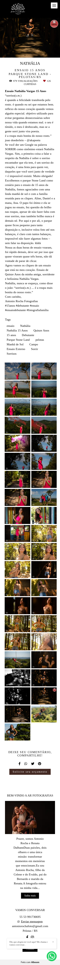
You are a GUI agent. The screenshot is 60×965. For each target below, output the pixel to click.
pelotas (40, 339)
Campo (33, 344)
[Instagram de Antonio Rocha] (32, 937)
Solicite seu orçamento (30, 771)
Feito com (30, 962)
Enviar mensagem (32, 921)
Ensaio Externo (16, 349)
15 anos (11, 335)
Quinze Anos (41, 330)
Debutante (28, 335)
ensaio (10, 325)
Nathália (25, 325)
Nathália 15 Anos (17, 330)
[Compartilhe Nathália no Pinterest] (40, 764)
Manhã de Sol (15, 344)
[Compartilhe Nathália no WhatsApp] (26, 764)
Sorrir (34, 349)
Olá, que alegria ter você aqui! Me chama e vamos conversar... (28, 943)
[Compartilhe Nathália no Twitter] (33, 764)
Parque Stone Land (18, 339)
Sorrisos (11, 353)
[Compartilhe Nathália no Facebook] (19, 764)
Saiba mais (30, 895)
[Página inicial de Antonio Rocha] (18, 8)
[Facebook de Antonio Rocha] (27, 937)
